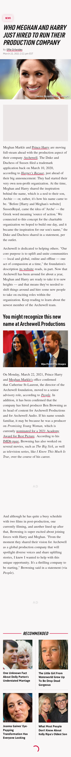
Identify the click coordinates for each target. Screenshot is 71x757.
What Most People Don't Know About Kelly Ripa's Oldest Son (53, 730)
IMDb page (11, 441)
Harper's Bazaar (32, 173)
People (45, 394)
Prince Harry (40, 147)
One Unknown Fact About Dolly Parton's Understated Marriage (16, 676)
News (8, 18)
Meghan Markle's (21, 379)
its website (26, 268)
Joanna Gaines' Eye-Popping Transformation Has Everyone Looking (15, 731)
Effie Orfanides (14, 49)
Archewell (30, 157)
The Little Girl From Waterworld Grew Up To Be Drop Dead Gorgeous (52, 679)
